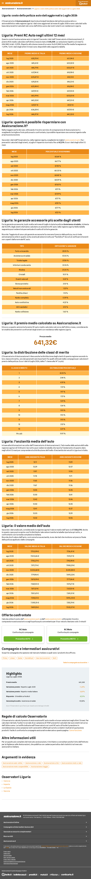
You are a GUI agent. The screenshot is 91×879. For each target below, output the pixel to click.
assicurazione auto (32, 619)
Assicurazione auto (24, 9)
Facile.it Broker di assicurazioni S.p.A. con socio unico (54, 846)
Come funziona (75, 730)
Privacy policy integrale (9, 859)
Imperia (7, 784)
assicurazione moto (53, 619)
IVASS (7, 847)
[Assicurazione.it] (14, 4)
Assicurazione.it (8, 9)
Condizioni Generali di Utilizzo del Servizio (14, 861)
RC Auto (23, 629)
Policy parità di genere (9, 857)
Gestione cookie (8, 855)
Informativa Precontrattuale (11, 863)
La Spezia (7, 788)
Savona (7, 791)
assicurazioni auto (72, 140)
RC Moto (68, 629)
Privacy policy (7, 851)
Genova (7, 781)
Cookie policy (7, 853)
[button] (3, 3)
